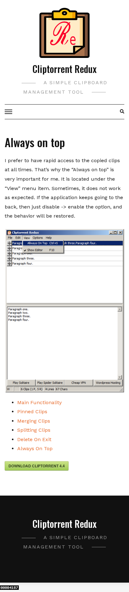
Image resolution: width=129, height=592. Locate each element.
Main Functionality (39, 402)
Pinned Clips (32, 411)
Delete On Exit (34, 439)
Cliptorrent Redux (64, 69)
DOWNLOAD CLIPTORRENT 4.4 (36, 466)
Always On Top (35, 448)
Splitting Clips (33, 430)
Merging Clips (33, 421)
